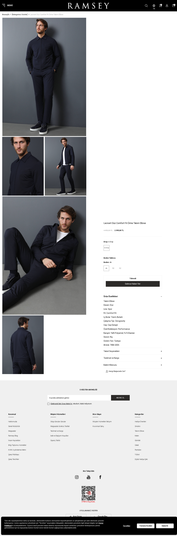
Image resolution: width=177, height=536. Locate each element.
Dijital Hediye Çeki (141, 459)
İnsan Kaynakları (14, 440)
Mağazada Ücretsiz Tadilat (60, 426)
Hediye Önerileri (140, 422)
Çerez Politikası (13, 455)
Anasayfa (5, 15)
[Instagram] (77, 477)
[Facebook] (100, 477)
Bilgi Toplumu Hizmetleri (17, 445)
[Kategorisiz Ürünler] (20, 15)
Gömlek (137, 440)
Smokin (137, 426)
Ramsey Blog (13, 436)
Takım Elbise (139, 431)
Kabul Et (165, 526)
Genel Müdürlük (14, 426)
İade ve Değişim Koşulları (59, 436)
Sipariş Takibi (55, 440)
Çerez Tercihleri (13, 459)
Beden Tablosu (109, 258)
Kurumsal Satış (98, 426)
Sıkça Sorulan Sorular (58, 422)
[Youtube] (88, 477)
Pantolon (138, 450)
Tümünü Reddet (145, 526)
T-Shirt (137, 455)
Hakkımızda (12, 422)
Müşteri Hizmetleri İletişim (102, 422)
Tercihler (126, 526)
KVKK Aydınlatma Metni (17, 450)
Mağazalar (12, 431)
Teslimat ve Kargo (56, 431)
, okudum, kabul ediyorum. (71, 404)
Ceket (137, 445)
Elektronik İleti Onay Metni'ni (61, 404)
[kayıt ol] (167, 5)
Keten (137, 436)
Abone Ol (120, 398)
